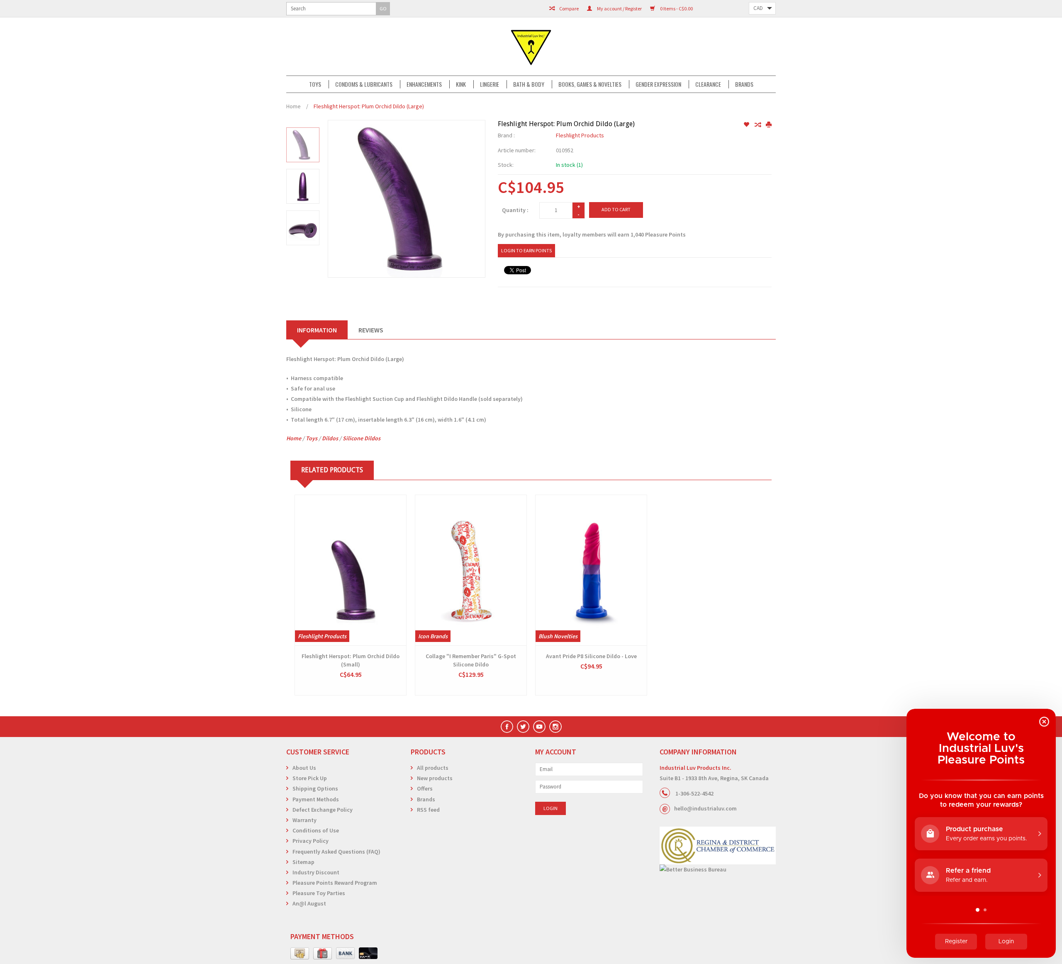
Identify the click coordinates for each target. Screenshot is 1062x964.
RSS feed (428, 809)
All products (432, 767)
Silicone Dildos (361, 438)
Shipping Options (315, 788)
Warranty (304, 820)
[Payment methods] (299, 953)
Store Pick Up (309, 778)
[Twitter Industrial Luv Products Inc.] (523, 726)
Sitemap (303, 862)
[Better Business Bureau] (718, 869)
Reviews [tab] (370, 330)
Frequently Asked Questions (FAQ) (336, 851)
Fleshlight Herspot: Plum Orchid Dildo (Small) (350, 660)
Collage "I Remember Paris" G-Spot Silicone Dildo (471, 660)
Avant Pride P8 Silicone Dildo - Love (591, 656)
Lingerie (489, 84)
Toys (315, 84)
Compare (568, 8)
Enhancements (424, 84)
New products (435, 778)
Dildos (330, 438)
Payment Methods (315, 799)
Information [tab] (317, 330)
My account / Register (619, 8)
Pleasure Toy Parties (318, 893)
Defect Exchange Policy (322, 809)
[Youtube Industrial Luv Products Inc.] (539, 726)
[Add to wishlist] (746, 125)
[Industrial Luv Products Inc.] (531, 46)
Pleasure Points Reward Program (334, 882)
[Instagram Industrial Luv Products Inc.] (555, 726)
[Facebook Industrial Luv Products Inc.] (507, 726)
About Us (304, 767)
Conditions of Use (315, 830)
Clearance (708, 84)
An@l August (309, 903)
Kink (461, 84)
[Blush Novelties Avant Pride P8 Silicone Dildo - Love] (591, 570)
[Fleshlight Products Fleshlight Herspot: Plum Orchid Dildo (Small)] (350, 570)
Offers (425, 788)
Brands (744, 84)
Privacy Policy (310, 840)
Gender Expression (658, 84)
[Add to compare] (758, 125)
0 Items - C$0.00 (676, 8)
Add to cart (616, 209)
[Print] (769, 125)
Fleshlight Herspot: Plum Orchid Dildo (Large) (369, 106)
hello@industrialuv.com (705, 808)
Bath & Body (528, 84)
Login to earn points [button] (526, 250)
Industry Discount (315, 872)
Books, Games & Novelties (589, 84)
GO (383, 8)
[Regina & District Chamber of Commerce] (718, 845)
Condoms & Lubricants (363, 84)
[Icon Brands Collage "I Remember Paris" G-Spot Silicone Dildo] (470, 570)
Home (293, 106)
